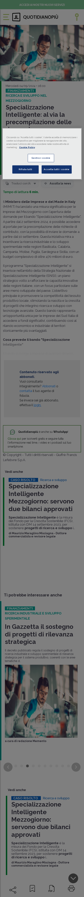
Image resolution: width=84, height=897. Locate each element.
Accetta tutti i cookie (57, 169)
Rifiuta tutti (25, 169)
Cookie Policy (27, 147)
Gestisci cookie (41, 158)
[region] (42, 154)
